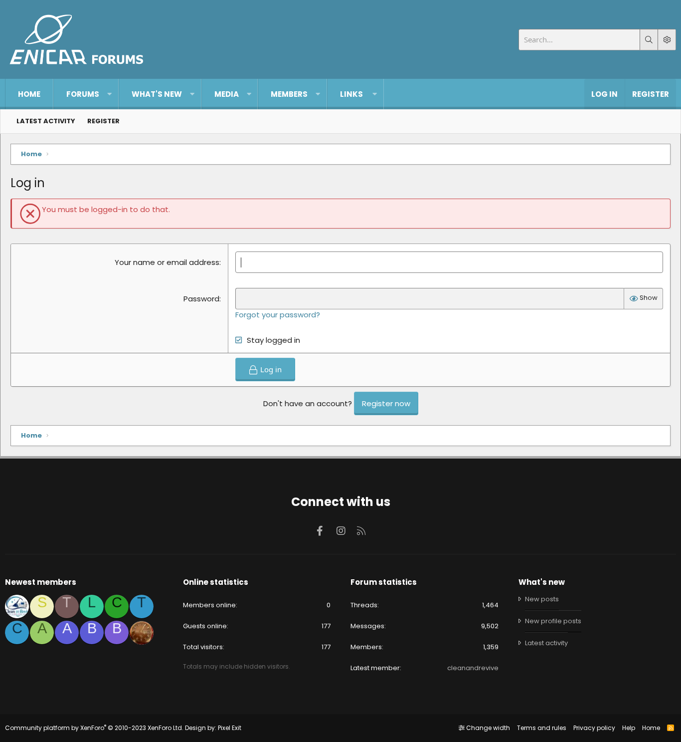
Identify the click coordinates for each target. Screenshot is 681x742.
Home (29, 94)
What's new (157, 94)
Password (201, 298)
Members (289, 94)
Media (226, 94)
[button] (109, 94)
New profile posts (553, 621)
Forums (82, 94)
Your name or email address (167, 262)
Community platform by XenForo (94, 728)
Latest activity (45, 121)
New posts (542, 599)
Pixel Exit (229, 728)
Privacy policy (594, 728)
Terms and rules (541, 728)
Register (103, 121)
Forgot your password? (277, 314)
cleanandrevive (473, 668)
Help (628, 728)
